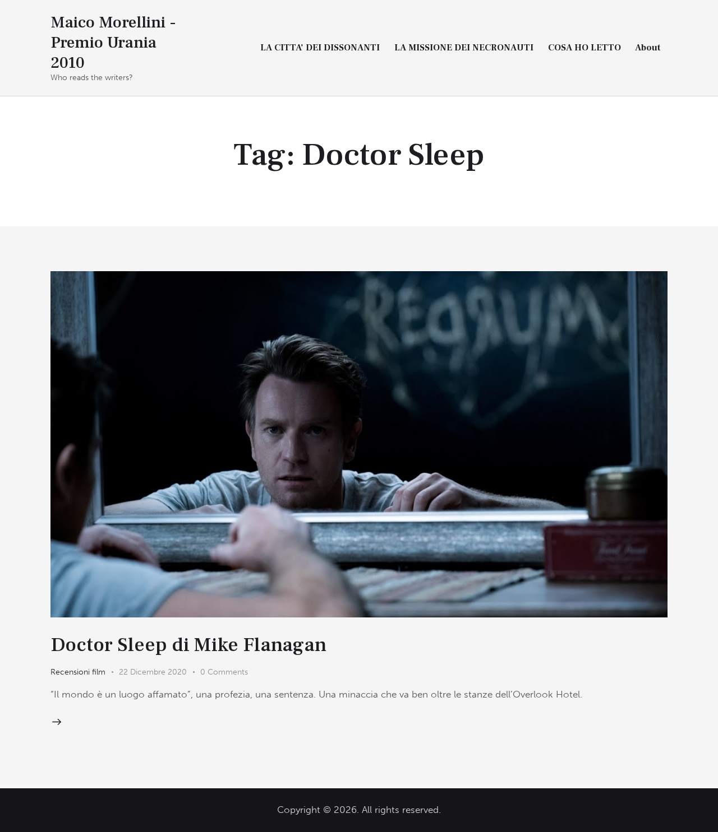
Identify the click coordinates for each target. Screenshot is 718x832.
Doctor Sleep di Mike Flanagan (188, 645)
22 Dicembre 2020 (153, 672)
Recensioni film (77, 672)
